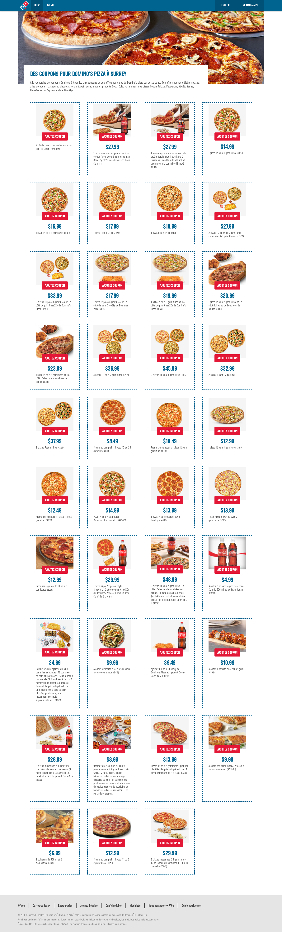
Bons (37, 5)
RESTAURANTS (250, 5)
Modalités (135, 905)
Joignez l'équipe (89, 905)
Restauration (65, 905)
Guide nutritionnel (191, 905)
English (225, 5)
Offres (21, 905)
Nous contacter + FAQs (161, 905)
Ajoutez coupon (55, 136)
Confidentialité (114, 905)
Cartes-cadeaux (41, 905)
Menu (50, 5)
